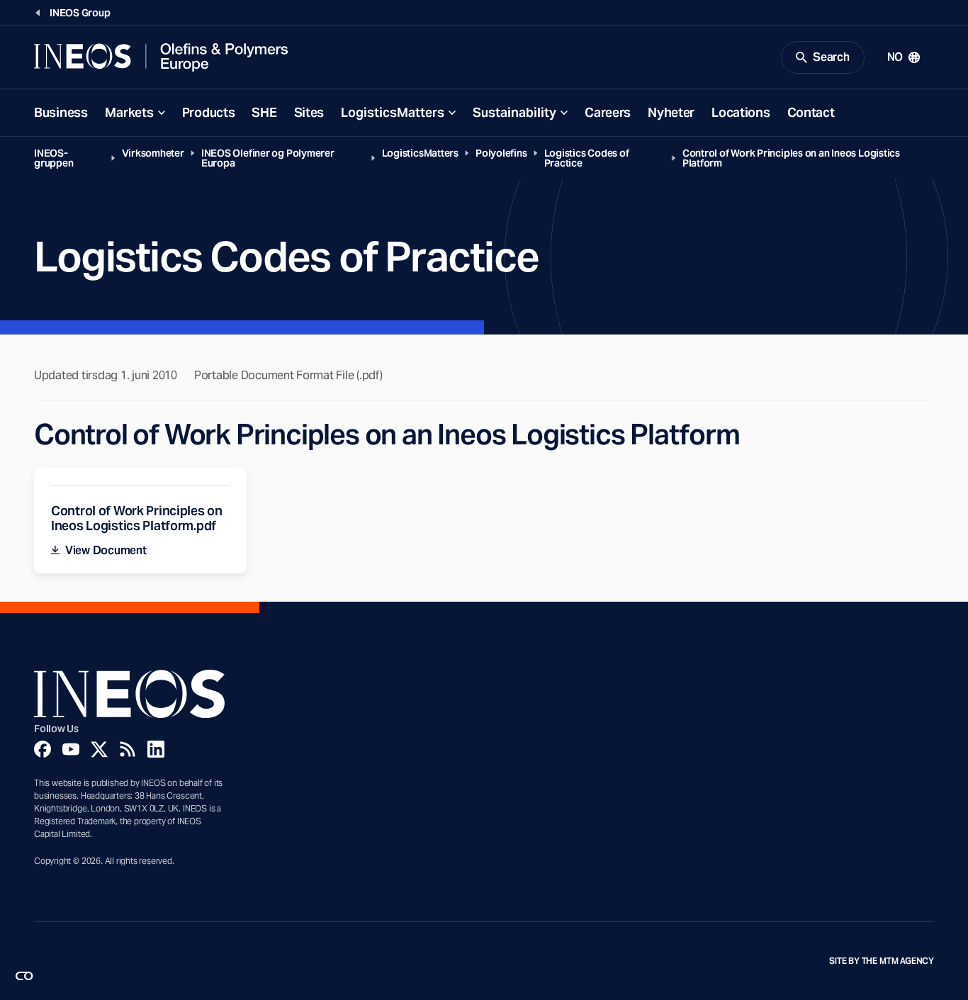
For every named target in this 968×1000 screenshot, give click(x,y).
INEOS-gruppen (53, 158)
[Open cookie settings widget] (24, 976)
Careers (608, 112)
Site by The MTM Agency (881, 961)
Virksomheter (153, 153)
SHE (264, 112)
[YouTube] (70, 749)
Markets (129, 112)
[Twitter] (99, 749)
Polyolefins (501, 153)
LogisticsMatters (392, 112)
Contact (811, 112)
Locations (740, 112)
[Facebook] (42, 749)
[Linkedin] (155, 749)
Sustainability (514, 112)
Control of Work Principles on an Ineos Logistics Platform (791, 158)
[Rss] (127, 749)
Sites (309, 112)
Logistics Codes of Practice (586, 158)
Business (61, 112)
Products (208, 112)
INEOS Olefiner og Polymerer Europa (267, 158)
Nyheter (671, 112)
